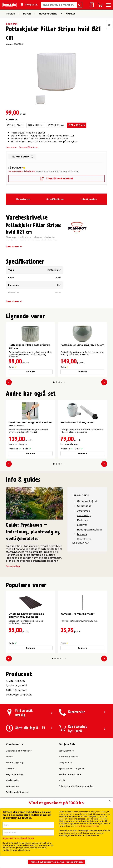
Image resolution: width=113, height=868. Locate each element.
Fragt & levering (14, 774)
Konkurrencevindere (70, 774)
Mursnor (82, 534)
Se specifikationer (28, 147)
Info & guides (89, 199)
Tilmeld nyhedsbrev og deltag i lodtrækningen (56, 862)
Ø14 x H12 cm (36, 125)
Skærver (82, 525)
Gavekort (11, 768)
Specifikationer (55, 199)
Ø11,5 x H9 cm (15, 125)
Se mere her (13, 566)
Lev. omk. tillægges (17, 444)
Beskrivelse (23, 199)
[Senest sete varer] (110, 24)
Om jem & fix (65, 762)
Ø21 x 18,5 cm (76, 125)
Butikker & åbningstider (18, 750)
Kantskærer (84, 539)
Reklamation (12, 780)
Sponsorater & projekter (72, 768)
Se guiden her (80, 543)
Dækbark (82, 520)
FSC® (62, 780)
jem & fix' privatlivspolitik (88, 826)
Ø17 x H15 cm (56, 125)
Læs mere (11, 147)
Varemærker (12, 786)
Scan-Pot (11, 23)
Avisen (9, 756)
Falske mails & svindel (17, 792)
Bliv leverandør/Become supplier (76, 786)
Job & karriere (66, 750)
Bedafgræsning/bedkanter (93, 529)
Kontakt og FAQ (14, 762)
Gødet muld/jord (87, 501)
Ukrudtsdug (84, 506)
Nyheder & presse (68, 756)
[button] (54, 382)
